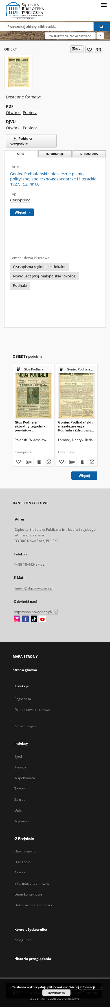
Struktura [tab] (89, 154)
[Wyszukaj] (102, 26)
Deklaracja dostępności (33, 905)
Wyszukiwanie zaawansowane (70, 36)
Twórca (20, 767)
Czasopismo (20, 200)
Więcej (84, 475)
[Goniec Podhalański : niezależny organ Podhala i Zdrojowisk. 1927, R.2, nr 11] (76, 392)
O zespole (22, 861)
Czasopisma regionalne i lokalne (39, 266)
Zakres (19, 799)
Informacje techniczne (32, 883)
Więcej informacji (82, 987)
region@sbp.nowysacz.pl (33, 588)
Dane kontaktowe (28, 894)
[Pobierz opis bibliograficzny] (28, 461)
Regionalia (22, 698)
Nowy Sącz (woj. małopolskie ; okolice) (44, 276)
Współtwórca (24, 778)
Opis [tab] (20, 154)
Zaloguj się (23, 940)
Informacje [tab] (55, 154)
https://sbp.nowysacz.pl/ (33, 611)
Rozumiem (56, 992)
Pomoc (19, 872)
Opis (17, 810)
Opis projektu (25, 851)
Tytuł (18, 756)
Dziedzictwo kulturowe (32, 709)
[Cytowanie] (98, 49)
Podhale (20, 285)
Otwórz (13, 112)
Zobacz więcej (25, 726)
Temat (19, 788)
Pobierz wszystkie (21, 141)
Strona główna (25, 669)
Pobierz (30, 112)
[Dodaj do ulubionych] (89, 49)
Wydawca (22, 821)
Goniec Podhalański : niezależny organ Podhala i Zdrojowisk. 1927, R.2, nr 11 (76, 426)
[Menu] (103, 4)
